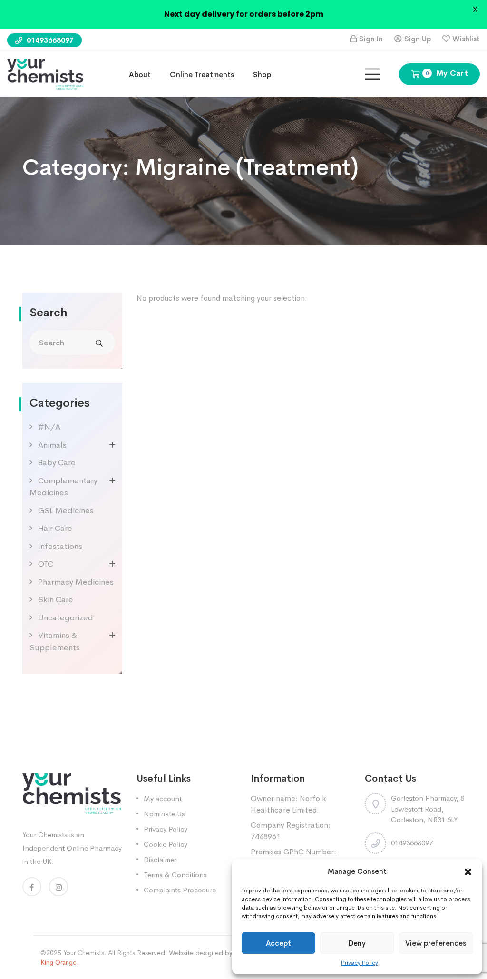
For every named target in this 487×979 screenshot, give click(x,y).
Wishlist (466, 38)
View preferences (435, 943)
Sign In (371, 38)
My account (163, 798)
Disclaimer (160, 859)
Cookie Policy (165, 844)
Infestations (60, 546)
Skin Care (55, 600)
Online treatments (202, 74)
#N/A (49, 427)
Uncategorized (65, 618)
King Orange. (59, 962)
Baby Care (57, 463)
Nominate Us (164, 813)
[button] (468, 871)
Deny (357, 943)
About (140, 74)
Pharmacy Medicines (76, 582)
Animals (52, 445)
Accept (278, 943)
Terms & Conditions (175, 874)
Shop (262, 74)
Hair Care (55, 528)
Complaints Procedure (180, 889)
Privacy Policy (359, 963)
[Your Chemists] (45, 73)
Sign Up (417, 38)
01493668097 (49, 40)
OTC (45, 564)
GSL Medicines (66, 511)
